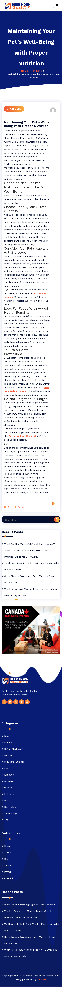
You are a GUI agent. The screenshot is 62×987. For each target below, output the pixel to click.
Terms (7, 865)
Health (8, 755)
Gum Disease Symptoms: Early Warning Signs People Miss (29, 579)
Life (6, 768)
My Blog (8, 781)
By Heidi (22, 507)
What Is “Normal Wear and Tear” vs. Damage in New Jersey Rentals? (30, 592)
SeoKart (41, 979)
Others (8, 787)
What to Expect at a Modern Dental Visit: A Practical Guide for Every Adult (27, 553)
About (7, 852)
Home (24, 70)
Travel (7, 819)
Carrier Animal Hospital (22, 436)
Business (9, 742)
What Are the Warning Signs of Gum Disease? (29, 544)
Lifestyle (9, 774)
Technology (10, 813)
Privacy (8, 871)
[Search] (57, 519)
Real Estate (10, 807)
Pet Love (37, 70)
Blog (6, 736)
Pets (6, 800)
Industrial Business (15, 761)
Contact (8, 878)
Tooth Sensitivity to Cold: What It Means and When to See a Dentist (32, 566)
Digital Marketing (13, 749)
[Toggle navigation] (56, 5)
